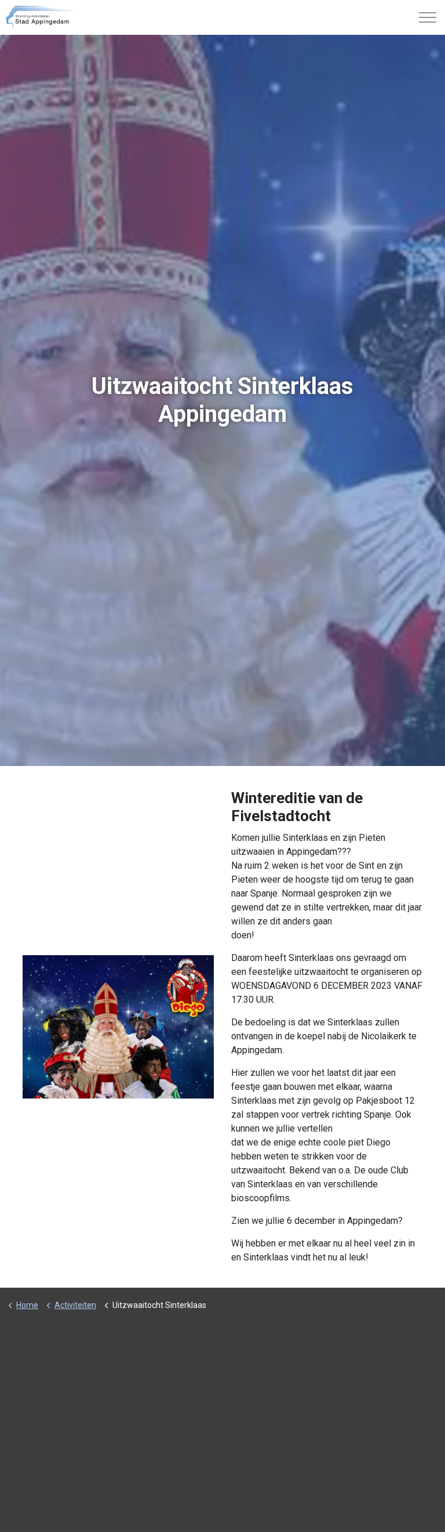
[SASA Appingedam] (40, 17)
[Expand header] (427, 17)
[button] (118, 1027)
